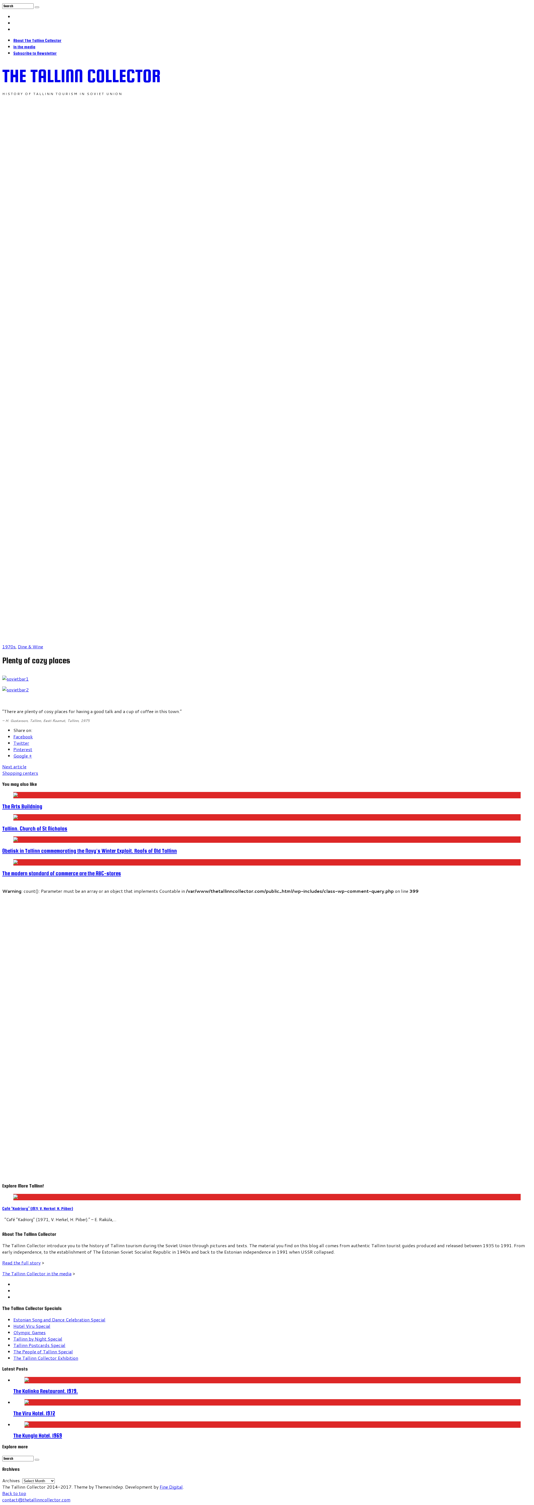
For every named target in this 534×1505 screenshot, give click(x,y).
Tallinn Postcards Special (39, 1345)
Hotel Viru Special (31, 1326)
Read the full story (21, 1262)
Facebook (23, 736)
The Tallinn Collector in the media (36, 1273)
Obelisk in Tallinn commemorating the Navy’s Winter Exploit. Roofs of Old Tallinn (89, 851)
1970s (9, 646)
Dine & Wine (30, 646)
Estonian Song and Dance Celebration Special (59, 1319)
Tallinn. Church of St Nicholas (34, 829)
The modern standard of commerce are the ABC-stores (61, 873)
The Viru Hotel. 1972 (34, 1413)
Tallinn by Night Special (37, 1339)
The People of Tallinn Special (43, 1351)
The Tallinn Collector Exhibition (45, 1358)
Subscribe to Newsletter (35, 53)
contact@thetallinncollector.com (36, 1499)
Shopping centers (20, 769)
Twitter (21, 743)
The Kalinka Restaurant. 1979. (45, 1391)
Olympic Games (29, 1332)
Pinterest (22, 749)
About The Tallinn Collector (37, 40)
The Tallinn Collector (81, 76)
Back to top (14, 1493)
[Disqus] (267, 963)
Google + (22, 755)
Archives (11, 1480)
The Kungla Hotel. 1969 (37, 1435)
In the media (24, 46)
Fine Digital (171, 1487)
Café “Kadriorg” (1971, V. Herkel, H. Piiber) (37, 1208)
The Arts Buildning (22, 806)
